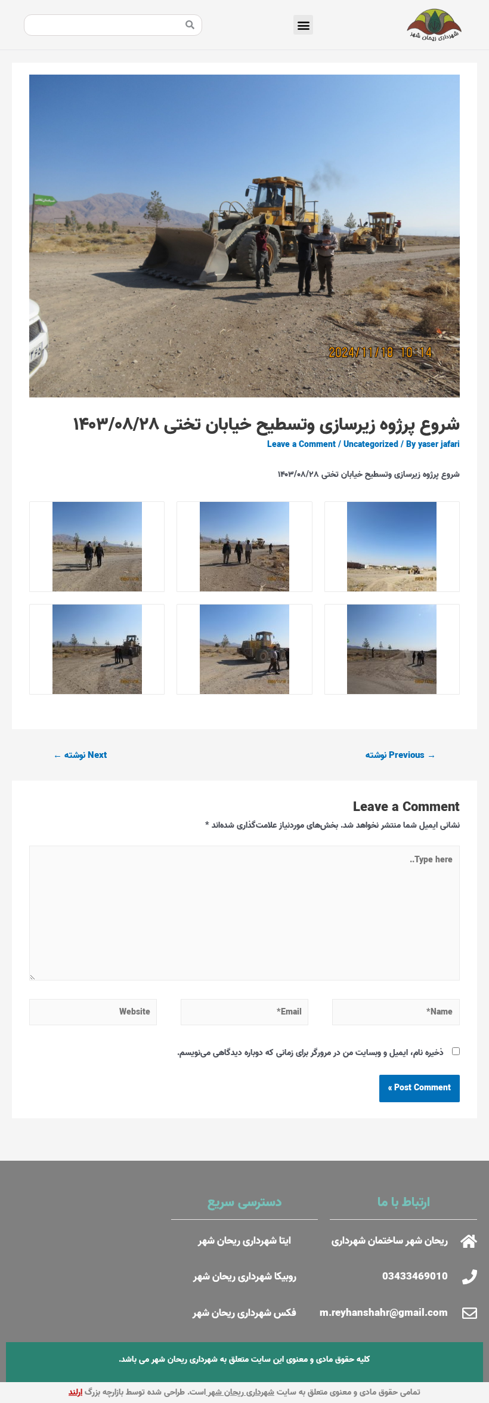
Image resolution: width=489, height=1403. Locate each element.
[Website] (93, 1014)
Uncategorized (370, 444)
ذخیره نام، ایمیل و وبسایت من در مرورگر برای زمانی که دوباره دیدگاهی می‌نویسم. (310, 1052)
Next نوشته (80, 755)
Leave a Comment (301, 444)
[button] (303, 25)
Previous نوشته (401, 755)
